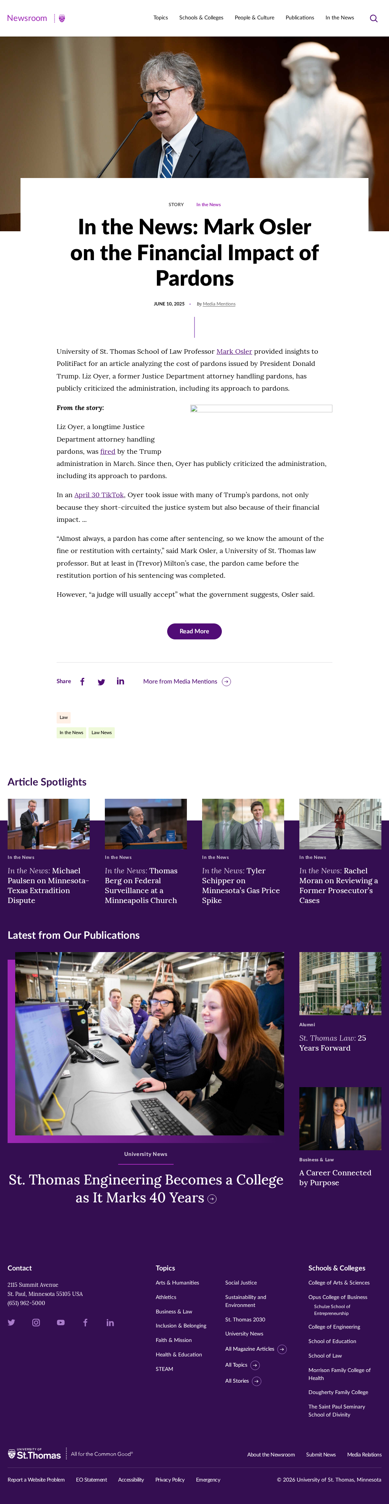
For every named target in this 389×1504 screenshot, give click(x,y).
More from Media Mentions (180, 682)
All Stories (237, 1381)
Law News (102, 732)
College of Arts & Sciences (339, 1283)
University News (244, 1334)
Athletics (166, 1297)
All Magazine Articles (249, 1349)
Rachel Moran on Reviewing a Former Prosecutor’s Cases (338, 885)
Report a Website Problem (36, 1480)
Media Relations (364, 1455)
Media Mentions (219, 304)
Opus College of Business (337, 1305)
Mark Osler (234, 351)
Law (64, 717)
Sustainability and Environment (245, 1301)
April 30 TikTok (99, 494)
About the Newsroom (271, 1455)
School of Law (325, 1356)
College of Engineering (334, 1327)
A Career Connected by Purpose (335, 1177)
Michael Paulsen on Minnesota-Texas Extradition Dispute (48, 885)
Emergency (208, 1480)
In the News (340, 18)
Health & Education (179, 1355)
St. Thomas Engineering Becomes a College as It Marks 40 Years (146, 1188)
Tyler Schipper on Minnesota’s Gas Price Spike (241, 885)
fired (107, 451)
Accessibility (131, 1480)
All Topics (236, 1365)
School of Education (332, 1341)
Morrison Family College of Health (339, 1374)
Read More (194, 631)
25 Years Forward (332, 1042)
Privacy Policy (170, 1480)
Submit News (321, 1455)
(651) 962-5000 (26, 1303)
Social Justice (241, 1283)
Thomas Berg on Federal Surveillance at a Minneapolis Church (141, 885)
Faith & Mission (174, 1340)
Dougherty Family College (338, 1392)
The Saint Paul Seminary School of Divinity (336, 1411)
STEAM (164, 1369)
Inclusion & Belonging (181, 1326)
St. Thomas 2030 (245, 1320)
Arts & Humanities (177, 1283)
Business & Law (174, 1312)
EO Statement (91, 1480)
